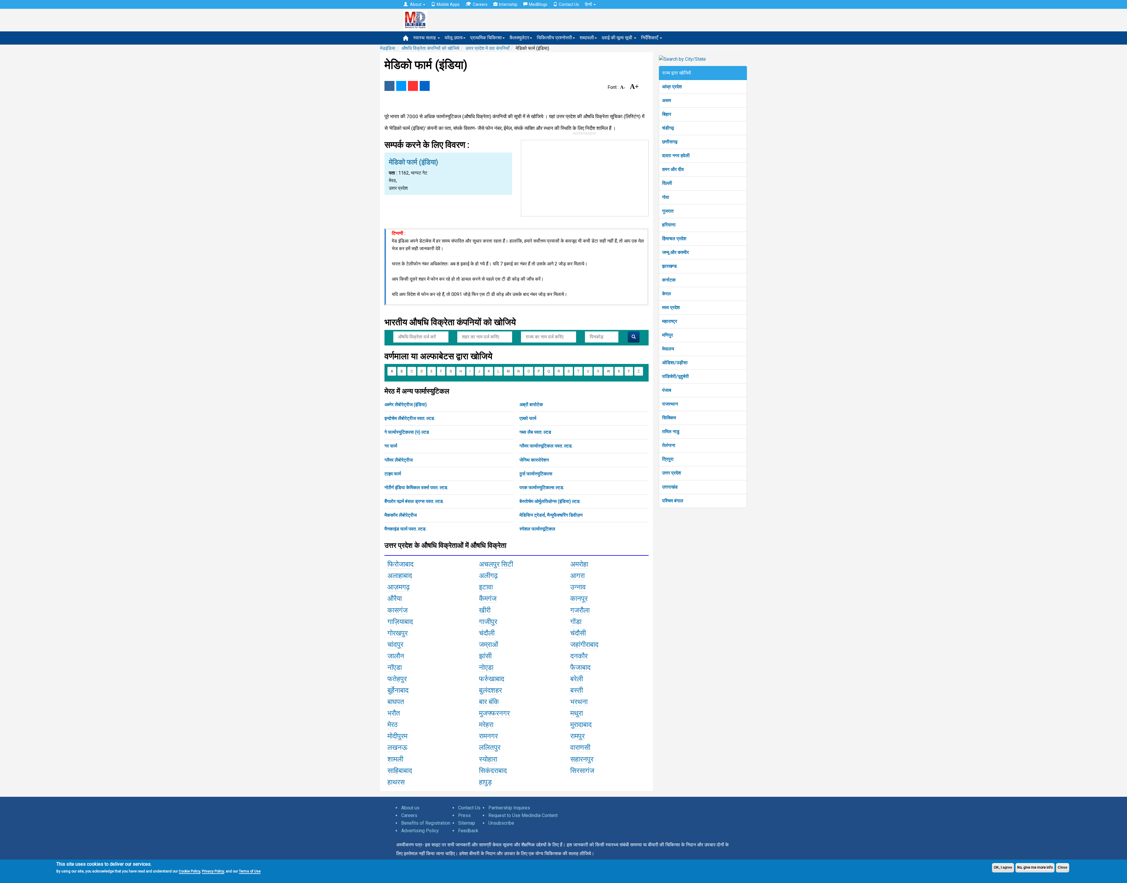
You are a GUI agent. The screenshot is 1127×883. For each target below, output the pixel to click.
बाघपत (395, 702)
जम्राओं (488, 644)
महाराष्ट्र (669, 321)
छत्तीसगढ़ (670, 142)
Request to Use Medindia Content (523, 815)
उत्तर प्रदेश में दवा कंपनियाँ (487, 48)
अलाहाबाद (399, 576)
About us (410, 808)
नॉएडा (394, 667)
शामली (395, 759)
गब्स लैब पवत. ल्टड (535, 432)
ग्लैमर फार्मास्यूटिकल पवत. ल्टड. (546, 446)
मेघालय (668, 349)
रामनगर (488, 736)
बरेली (576, 679)
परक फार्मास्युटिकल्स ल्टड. (541, 487)
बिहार (666, 114)
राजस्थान (670, 404)
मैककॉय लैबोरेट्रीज (400, 515)
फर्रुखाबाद (491, 679)
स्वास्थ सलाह (425, 37)
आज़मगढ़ (398, 587)
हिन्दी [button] (589, 4)
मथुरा (576, 713)
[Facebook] (389, 86)
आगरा (577, 576)
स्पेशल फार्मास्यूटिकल (537, 529)
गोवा (665, 197)
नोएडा (486, 667)
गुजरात (668, 211)
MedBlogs (538, 4)
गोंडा (575, 622)
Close (1062, 867)
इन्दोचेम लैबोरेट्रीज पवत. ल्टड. (409, 418)
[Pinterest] (413, 86)
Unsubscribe (501, 823)
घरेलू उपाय (454, 37)
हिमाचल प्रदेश (674, 238)
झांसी (485, 656)
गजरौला (580, 610)
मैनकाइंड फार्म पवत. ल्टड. (405, 529)
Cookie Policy (189, 871)
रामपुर (577, 736)
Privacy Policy (213, 871)
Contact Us (569, 4)
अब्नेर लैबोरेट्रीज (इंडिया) (405, 404)
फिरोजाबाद (400, 564)
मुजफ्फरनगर (494, 713)
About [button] (415, 4)
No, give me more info (1035, 867)
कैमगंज (488, 598)
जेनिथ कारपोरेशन (534, 460)
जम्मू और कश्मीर (675, 252)
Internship (508, 4)
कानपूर (579, 598)
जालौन (395, 656)
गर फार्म (390, 446)
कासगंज (397, 610)
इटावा (486, 587)
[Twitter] (401, 86)
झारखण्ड (669, 266)
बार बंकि (489, 702)
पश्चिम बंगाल (672, 501)
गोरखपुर (397, 633)
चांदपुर (395, 644)
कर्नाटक (669, 280)
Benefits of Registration (425, 823)
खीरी (484, 610)
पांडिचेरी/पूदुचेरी (675, 376)
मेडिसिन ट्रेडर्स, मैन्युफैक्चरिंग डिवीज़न (551, 515)
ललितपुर (489, 747)
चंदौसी (578, 633)
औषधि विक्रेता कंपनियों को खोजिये (430, 48)
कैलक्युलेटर (519, 37)
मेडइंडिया (387, 48)
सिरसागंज (582, 771)
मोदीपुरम (397, 736)
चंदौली (487, 633)
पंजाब (666, 390)
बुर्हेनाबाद (398, 690)
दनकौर (579, 656)
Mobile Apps (448, 4)
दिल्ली (667, 183)
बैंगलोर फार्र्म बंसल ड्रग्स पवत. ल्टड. (414, 501)
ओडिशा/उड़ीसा (675, 362)
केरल (666, 293)
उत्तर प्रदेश (671, 473)
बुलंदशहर (490, 690)
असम (666, 100)
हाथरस (396, 782)
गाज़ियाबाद (400, 622)
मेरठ (392, 725)
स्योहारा (488, 759)
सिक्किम (669, 418)
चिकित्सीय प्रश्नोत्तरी (554, 37)
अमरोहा (579, 564)
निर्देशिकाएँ (650, 37)
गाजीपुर (488, 622)
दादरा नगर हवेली (676, 155)
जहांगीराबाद (584, 644)
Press (464, 815)
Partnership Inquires (509, 808)
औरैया (394, 598)
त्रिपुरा (668, 459)
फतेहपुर (397, 679)
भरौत (393, 713)
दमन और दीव (673, 169)
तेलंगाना (668, 445)
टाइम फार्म (392, 474)
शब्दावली (587, 37)
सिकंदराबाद (493, 771)
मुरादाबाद (581, 725)
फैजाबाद (580, 667)
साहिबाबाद (399, 771)
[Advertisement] (585, 176)
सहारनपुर (581, 759)
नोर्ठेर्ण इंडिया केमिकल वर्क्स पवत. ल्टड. (416, 487)
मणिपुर (667, 335)
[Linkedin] (425, 86)
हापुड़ (485, 782)
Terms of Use (250, 871)
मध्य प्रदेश (671, 307)
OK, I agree (1003, 867)
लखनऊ (397, 747)
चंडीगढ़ (668, 128)
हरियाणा (669, 225)
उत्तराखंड (670, 487)
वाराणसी (580, 747)
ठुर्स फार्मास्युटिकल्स (535, 474)
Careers (480, 4)
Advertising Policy (420, 830)
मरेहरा (486, 725)
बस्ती (576, 690)
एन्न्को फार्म (527, 418)
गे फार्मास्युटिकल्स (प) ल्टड (406, 432)
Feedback (468, 830)
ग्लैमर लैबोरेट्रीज (398, 460)
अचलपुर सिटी (496, 564)
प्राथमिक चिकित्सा (486, 37)
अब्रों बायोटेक (531, 404)
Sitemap (466, 823)
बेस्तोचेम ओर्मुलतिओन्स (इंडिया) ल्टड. (550, 501)
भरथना (579, 702)
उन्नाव (578, 587)
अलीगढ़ (488, 576)
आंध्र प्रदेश (672, 86)
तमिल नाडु (670, 431)
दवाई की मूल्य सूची (617, 37)
